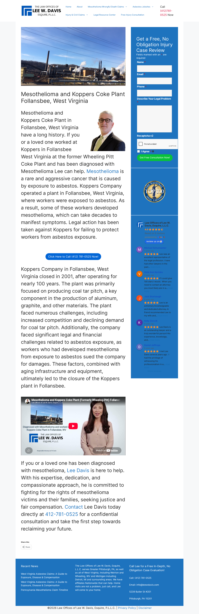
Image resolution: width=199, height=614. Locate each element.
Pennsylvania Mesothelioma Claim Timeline (44, 590)
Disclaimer (145, 608)
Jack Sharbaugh (152, 296)
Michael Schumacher (155, 247)
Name (141, 62)
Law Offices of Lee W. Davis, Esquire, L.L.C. (157, 224)
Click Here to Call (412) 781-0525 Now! (73, 256)
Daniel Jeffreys (152, 345)
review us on (152, 241)
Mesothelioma (103, 171)
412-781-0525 (61, 514)
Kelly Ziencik (150, 320)
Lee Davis (78, 470)
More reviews (154, 371)
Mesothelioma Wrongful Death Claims (106, 6)
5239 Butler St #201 (140, 591)
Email (141, 74)
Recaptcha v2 (145, 135)
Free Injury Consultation (132, 15)
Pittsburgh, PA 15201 (140, 598)
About (79, 6)
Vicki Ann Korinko (153, 272)
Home (68, 6)
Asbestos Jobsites (141, 6)
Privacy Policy (127, 608)
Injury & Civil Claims (75, 15)
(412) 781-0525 (143, 578)
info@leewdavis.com (147, 584)
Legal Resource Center (105, 15)
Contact (74, 507)
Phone (141, 86)
